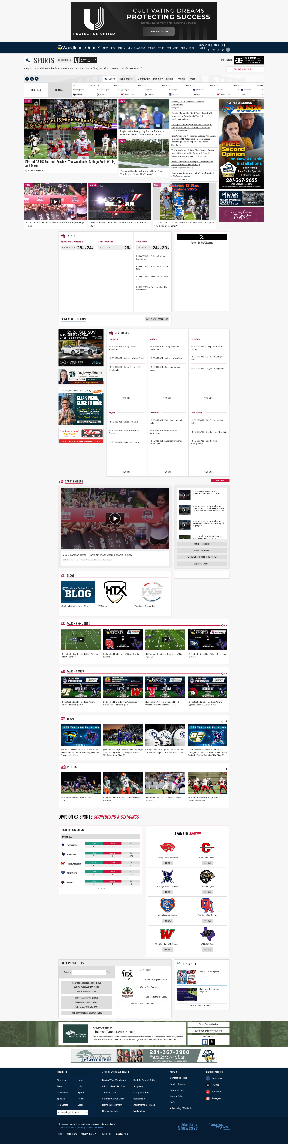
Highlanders (129, 94)
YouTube (216, 1091)
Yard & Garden (109, 1092)
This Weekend (105, 241)
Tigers (126, 90)
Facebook (217, 1078)
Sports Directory (73, 963)
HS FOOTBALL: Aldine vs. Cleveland (166, 358)
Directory (158, 78)
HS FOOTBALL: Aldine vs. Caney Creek (126, 358)
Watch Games (75, 671)
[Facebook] (209, 50)
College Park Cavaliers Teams (86, 987)
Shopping (138, 1086)
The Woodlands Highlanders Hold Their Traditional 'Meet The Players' (141, 172)
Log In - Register (178, 1084)
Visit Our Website (208, 1024)
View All (101, 888)
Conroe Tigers (207, 886)
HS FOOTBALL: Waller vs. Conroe (124, 442)
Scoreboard (36, 90)
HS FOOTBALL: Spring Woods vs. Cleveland (165, 348)
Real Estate (172, 47)
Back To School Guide (144, 1080)
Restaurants (140, 1098)
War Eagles (196, 412)
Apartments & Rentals (144, 1105)
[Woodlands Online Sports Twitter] (37, 79)
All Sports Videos (202, 563)
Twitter (215, 1085)
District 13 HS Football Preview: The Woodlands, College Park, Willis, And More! (70, 163)
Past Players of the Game (157, 319)
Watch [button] (181, 78)
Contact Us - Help (179, 1078)
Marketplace (140, 1111)
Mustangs (173, 90)
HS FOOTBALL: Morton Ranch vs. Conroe (124, 432)
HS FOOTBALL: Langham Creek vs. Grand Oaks (166, 442)
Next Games (122, 333)
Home (61, 1134)
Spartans (148, 90)
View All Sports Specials (202, 1005)
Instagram (217, 1098)
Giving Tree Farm (142, 1092)
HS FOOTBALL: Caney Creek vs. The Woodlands (125, 368)
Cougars (196, 94)
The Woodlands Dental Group (114, 1031)
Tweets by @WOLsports (202, 242)
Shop (105, 47)
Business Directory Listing (208, 1030)
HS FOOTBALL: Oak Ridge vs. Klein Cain (209, 431)
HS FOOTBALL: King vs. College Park (208, 368)
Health (161, 47)
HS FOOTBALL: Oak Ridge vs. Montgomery (204, 442)
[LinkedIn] (223, 50)
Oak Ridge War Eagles (207, 915)
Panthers (113, 339)
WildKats (79, 94)
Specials (61, 1098)
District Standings (73, 830)
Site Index (72, 1134)
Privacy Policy (177, 1096)
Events (121, 47)
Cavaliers (104, 94)
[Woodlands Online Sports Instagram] (32, 79)
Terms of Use (177, 1090)
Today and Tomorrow (71, 241)
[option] (79, 597)
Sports (151, 47)
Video (81, 1105)
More (191, 47)
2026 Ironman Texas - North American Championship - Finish (97, 554)
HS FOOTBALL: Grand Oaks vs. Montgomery (164, 432)
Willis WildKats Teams (86, 991)
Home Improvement (112, 1105)
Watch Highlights (78, 623)
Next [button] (226, 625)
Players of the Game (73, 319)
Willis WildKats (207, 944)
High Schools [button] (126, 78)
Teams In (187, 833)
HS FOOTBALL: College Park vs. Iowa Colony (150, 257)
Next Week (141, 241)
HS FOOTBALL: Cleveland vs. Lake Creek (165, 368)
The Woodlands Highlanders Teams (86, 982)
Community (144, 78)
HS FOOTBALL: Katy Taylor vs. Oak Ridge (152, 268)
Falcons (220, 90)
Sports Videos (74, 481)
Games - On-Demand (202, 550)
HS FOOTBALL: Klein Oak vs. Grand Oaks (152, 278)
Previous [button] (222, 625)
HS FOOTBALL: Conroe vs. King (123, 421)
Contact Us (122, 1134)
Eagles (243, 94)
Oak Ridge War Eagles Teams (86, 1002)
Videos (184, 47)
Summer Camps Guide (113, 1098)
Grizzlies (175, 94)
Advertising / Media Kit (181, 1108)
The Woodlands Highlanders (167, 944)
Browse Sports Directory (143, 1003)
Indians (153, 339)
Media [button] (169, 78)
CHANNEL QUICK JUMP (243, 69)
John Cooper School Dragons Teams (87, 1013)
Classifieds (139, 47)
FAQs (172, 1102)
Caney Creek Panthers (168, 857)
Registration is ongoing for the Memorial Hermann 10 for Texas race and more (142, 133)
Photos (72, 767)
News (113, 47)
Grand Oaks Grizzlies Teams (86, 997)
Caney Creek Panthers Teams (87, 1006)
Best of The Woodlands (114, 1080)
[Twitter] (218, 50)
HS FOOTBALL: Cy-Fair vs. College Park (207, 358)
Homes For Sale (110, 1111)
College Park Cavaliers (167, 886)
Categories (220, 481)
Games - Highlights (202, 543)
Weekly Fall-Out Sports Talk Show (202, 557)
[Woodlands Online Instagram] (213, 50)
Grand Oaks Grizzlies (167, 915)
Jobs (130, 47)
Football (167, 863)
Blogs (157, 185)
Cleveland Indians (207, 857)
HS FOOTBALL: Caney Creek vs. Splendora (123, 348)
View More (127, 398)
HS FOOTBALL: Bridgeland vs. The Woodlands (151, 288)
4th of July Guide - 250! (113, 1086)
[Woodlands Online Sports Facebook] (27, 79)
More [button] (192, 78)
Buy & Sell (189, 964)
